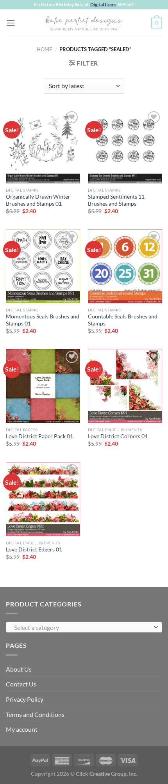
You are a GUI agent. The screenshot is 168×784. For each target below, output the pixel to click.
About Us (19, 669)
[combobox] (84, 627)
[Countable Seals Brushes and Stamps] (125, 266)
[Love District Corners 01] (125, 386)
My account (22, 729)
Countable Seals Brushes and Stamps (122, 320)
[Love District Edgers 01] (43, 499)
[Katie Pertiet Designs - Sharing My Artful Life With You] (84, 23)
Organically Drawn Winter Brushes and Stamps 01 (38, 200)
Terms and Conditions (35, 714)
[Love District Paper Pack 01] (43, 386)
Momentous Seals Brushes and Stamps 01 (42, 320)
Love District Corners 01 (118, 436)
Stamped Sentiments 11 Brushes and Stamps (116, 200)
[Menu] (10, 22)
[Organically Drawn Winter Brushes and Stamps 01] (43, 146)
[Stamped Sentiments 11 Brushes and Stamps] (125, 146)
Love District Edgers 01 (34, 549)
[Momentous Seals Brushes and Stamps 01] (43, 266)
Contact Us (21, 684)
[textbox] (82, 627)
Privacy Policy (24, 699)
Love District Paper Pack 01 (39, 436)
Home (44, 49)
